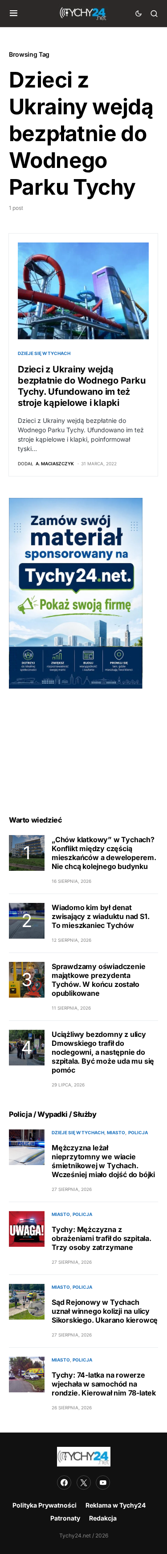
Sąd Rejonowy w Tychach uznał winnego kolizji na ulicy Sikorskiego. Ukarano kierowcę (105, 1311)
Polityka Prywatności (44, 1505)
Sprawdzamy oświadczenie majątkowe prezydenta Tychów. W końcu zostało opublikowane (98, 980)
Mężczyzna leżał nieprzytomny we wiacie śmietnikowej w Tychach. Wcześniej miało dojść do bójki (103, 1161)
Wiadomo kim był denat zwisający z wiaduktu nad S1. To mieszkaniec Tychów (100, 916)
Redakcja (103, 1518)
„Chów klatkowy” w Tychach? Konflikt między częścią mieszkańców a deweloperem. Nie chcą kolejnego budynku (104, 853)
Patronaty (65, 1518)
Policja (138, 1132)
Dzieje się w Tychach (44, 353)
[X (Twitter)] (84, 1482)
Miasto (116, 1132)
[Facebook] (64, 1482)
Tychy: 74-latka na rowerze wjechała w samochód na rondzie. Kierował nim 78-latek (104, 1383)
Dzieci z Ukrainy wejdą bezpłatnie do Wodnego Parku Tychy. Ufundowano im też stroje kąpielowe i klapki (81, 386)
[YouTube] (103, 1482)
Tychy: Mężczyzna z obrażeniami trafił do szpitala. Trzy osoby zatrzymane (101, 1238)
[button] (13, 13)
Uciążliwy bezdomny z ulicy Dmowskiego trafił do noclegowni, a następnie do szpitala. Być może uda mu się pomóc (103, 1052)
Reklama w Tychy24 (116, 1505)
